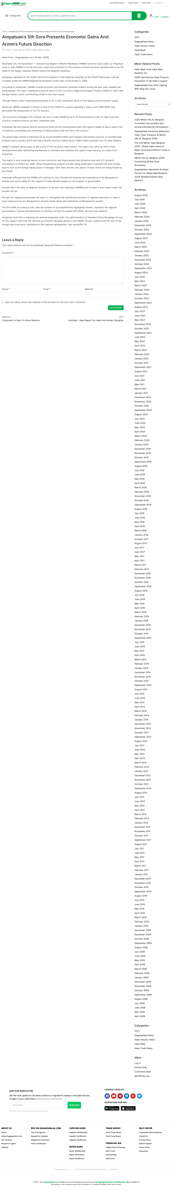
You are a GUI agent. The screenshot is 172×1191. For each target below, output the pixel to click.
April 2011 (139, 861)
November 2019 (143, 453)
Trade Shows (133, 3)
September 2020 (143, 410)
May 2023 (140, 320)
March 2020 (141, 436)
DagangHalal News (144, 41)
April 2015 (140, 655)
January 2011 (141, 874)
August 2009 (141, 947)
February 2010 (142, 921)
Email (47, 289)
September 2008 (143, 994)
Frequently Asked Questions (150, 1132)
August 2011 (141, 844)
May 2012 (139, 805)
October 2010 (141, 887)
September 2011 (143, 840)
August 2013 (141, 741)
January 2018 (141, 534)
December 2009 (143, 930)
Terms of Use (144, 1147)
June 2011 (140, 852)
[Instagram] (133, 1096)
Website (89, 289)
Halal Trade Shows (113, 1132)
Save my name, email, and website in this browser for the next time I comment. (45, 302)
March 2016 (140, 612)
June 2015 (140, 646)
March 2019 (140, 487)
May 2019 (139, 478)
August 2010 (141, 895)
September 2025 (143, 234)
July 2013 (139, 745)
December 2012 (143, 775)
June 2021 (140, 380)
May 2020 (140, 427)
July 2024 (140, 276)
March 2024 (141, 285)
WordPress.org (142, 1076)
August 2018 (141, 509)
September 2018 (143, 504)
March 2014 (140, 711)
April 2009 (140, 964)
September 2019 (143, 461)
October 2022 (142, 328)
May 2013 (139, 754)
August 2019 (141, 466)
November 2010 (143, 883)
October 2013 (141, 732)
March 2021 (140, 388)
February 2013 (142, 766)
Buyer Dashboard (76, 1158)
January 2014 (141, 719)
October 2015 (141, 633)
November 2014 (143, 676)
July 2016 (139, 595)
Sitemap (4, 1147)
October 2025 (142, 229)
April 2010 (140, 913)
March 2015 (140, 659)
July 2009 (140, 951)
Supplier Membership (78, 1132)
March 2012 (140, 814)
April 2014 (140, 706)
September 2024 (143, 268)
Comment (8, 253)
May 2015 (139, 650)
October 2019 (141, 457)
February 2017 (142, 569)
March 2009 (141, 968)
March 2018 (140, 530)
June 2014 (140, 698)
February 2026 (142, 216)
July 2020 (140, 418)
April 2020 (140, 431)
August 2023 (141, 307)
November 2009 (143, 934)
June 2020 (140, 423)
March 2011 (140, 865)
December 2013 (143, 724)
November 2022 (143, 324)
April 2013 (140, 758)
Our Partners (6, 1140)
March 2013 (140, 762)
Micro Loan (110, 1151)
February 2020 (142, 440)
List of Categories (38, 1132)
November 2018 (143, 496)
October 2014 (141, 680)
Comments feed (143, 1071)
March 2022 (141, 350)
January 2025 (142, 255)
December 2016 (143, 573)
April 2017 (140, 560)
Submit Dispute (145, 1143)
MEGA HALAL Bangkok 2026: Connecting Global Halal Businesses (150, 161)
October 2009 (142, 938)
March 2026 (141, 212)
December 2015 (143, 625)
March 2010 (140, 917)
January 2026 (142, 221)
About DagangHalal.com (11, 1136)
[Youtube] (113, 1096)
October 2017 (141, 539)
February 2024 (142, 289)
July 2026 (140, 199)
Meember (114, 1169)
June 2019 (140, 474)
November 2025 (143, 225)
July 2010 (139, 900)
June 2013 (140, 749)
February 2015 (142, 663)
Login (156, 17)
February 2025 (142, 251)
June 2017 (140, 552)
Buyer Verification (76, 1154)
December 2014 (143, 672)
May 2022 (140, 341)
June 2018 (140, 517)
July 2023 (140, 311)
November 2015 (143, 629)
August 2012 (141, 792)
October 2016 (141, 582)
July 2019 (139, 470)
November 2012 (143, 779)
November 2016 (143, 577)
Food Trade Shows (113, 1136)
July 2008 (140, 1003)
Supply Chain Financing (115, 1147)
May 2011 (139, 857)
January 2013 (141, 771)
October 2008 (142, 990)
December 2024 (143, 259)
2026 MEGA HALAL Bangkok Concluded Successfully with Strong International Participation (151, 123)
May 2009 (140, 960)
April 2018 (140, 526)
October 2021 (141, 362)
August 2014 (141, 689)
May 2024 (140, 281)
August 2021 (141, 371)
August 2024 (141, 272)
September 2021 (143, 367)
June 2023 (140, 315)
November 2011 (142, 831)
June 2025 (140, 242)
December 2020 (143, 397)
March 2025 (141, 246)
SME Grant (110, 1158)
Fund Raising (111, 1154)
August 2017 (141, 543)
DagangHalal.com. (51, 1182)
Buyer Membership (77, 1151)
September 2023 (143, 302)
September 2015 (143, 638)
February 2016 (142, 616)
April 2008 (140, 1016)
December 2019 (143, 448)
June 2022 (140, 337)
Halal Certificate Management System (90, 1169)
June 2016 (140, 599)
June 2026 (140, 203)
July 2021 (139, 375)
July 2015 (139, 642)
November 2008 (143, 986)
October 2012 (141, 784)
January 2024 (142, 294)
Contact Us (143, 1136)
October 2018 (141, 500)
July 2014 (139, 693)
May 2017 (139, 556)
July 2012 (139, 797)
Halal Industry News (41, 50)
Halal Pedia (146, 3)
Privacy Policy (144, 1140)
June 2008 (140, 1007)
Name (6, 289)
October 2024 (142, 264)
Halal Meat (140, 50)
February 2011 (142, 870)
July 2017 (139, 547)
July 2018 (139, 513)
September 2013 (143, 736)
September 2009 (143, 943)
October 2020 (142, 405)
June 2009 (140, 956)
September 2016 (143, 586)
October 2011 (141, 835)
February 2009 (142, 973)
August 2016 (141, 590)
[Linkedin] (126, 1096)
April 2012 (140, 810)
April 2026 (140, 208)
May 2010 (139, 908)
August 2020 (141, 414)
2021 (137, 37)
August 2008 (141, 999)
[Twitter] (139, 1096)
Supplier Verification (77, 1136)
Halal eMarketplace (117, 3)
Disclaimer (143, 1151)
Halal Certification (38, 1143)
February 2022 (142, 354)
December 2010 (143, 878)
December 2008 (143, 981)
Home (4, 31)
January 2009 (142, 977)
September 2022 (143, 332)
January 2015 (141, 668)
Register (165, 17)
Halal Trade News (143, 54)
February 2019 (142, 491)
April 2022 (140, 345)
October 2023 (142, 298)
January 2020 (142, 444)
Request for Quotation (40, 1140)
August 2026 (141, 195)
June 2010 (140, 904)
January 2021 (141, 393)
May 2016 (139, 603)
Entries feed (141, 1067)
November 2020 (143, 401)
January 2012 (141, 822)
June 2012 (140, 801)
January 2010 (141, 926)
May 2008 (140, 1012)
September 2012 (143, 788)
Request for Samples (39, 1136)
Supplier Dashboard (77, 1140)
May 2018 (139, 522)
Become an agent (8, 1143)
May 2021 (139, 384)
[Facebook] (107, 1096)
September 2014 (143, 685)
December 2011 (142, 827)
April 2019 (140, 483)
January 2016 (141, 620)
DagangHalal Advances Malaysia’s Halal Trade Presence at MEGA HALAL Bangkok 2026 (152, 135)
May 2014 (139, 702)
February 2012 (142, 818)
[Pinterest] (120, 1096)
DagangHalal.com (61, 1169)
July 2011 (139, 848)
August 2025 (141, 238)
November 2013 (143, 728)
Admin (8, 50)
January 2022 (142, 358)
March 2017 (140, 564)
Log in (138, 1063)
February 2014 (142, 715)
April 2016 (140, 608)
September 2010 (143, 891)
